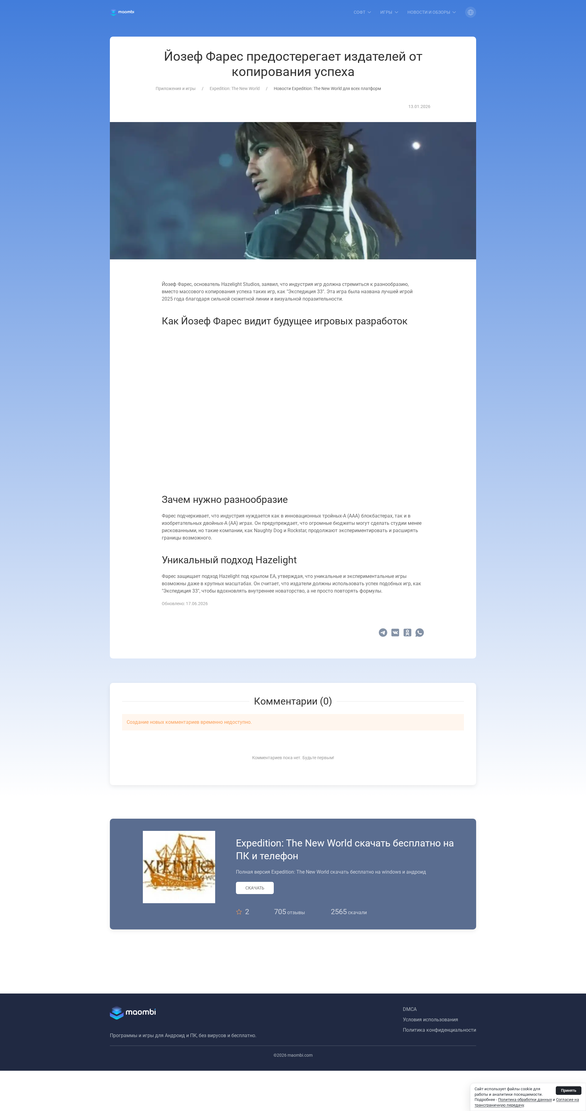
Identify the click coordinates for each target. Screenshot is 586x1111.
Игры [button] (386, 12)
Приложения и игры (176, 88)
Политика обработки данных (525, 1099)
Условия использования (430, 1020)
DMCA (410, 1009)
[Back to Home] (122, 12)
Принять (568, 1090)
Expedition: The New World (235, 88)
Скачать (254, 888)
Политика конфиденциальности (439, 1030)
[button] (470, 12)
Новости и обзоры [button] (428, 12)
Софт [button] (359, 12)
